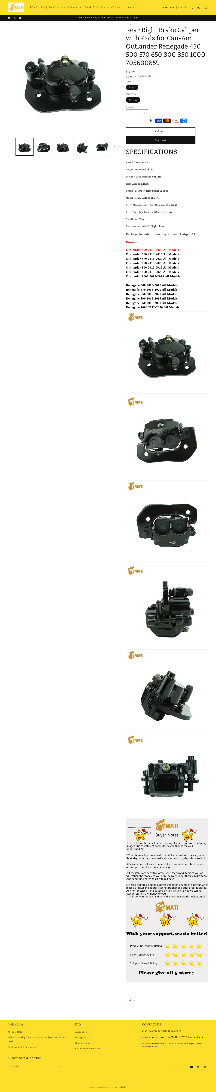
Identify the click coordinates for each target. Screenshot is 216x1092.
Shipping (130, 76)
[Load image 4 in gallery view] (82, 147)
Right (132, 87)
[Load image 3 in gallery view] (63, 147)
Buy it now (161, 140)
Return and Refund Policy (88, 1048)
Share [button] (132, 1000)
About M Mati (15, 1031)
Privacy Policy (82, 1037)
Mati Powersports (103, 1087)
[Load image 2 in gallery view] (44, 147)
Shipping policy (82, 1043)
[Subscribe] (61, 1066)
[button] (49, 7)
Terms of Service (83, 1031)
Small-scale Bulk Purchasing (22, 1047)
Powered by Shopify (119, 1087)
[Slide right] (114, 146)
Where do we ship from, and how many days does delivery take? (37, 1039)
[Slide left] (11, 146)
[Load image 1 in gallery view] (24, 147)
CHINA (133, 99)
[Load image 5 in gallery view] (101, 147)
